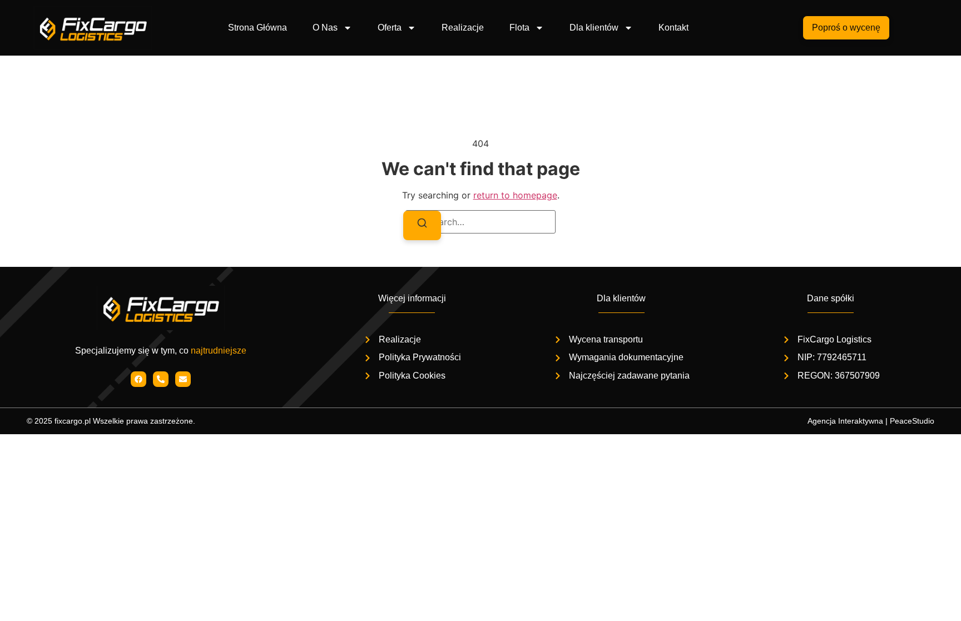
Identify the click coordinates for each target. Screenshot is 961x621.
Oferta (390, 27)
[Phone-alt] (161, 379)
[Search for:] (480, 222)
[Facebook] (138, 379)
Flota (519, 27)
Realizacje (463, 27)
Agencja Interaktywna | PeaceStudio (871, 420)
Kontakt (673, 27)
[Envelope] (183, 379)
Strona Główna (257, 27)
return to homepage (515, 195)
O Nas (325, 27)
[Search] (422, 225)
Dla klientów (593, 27)
